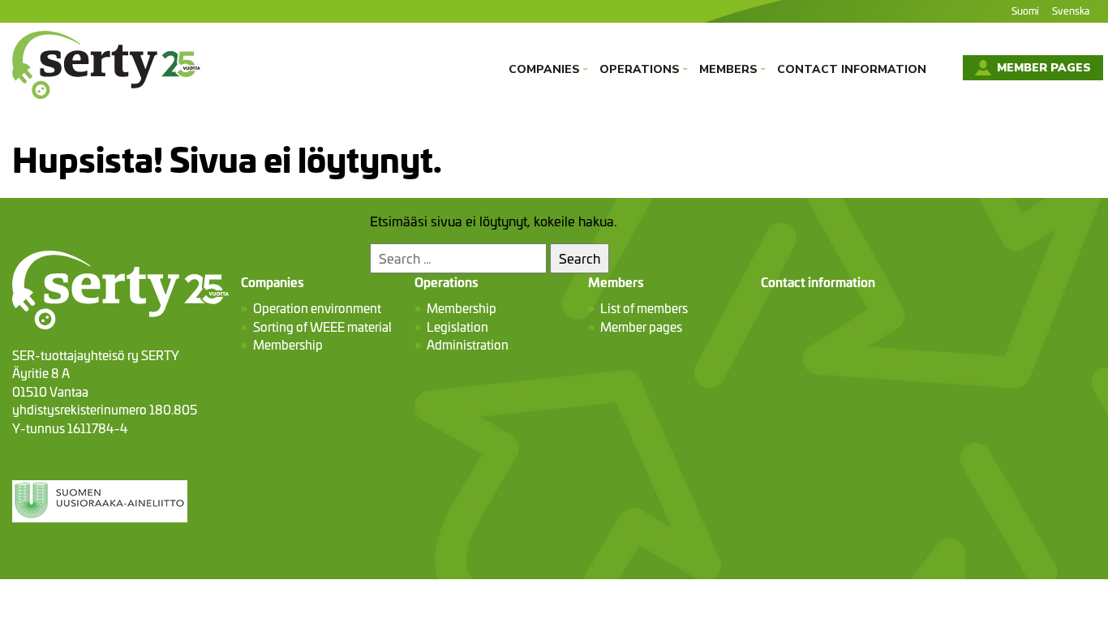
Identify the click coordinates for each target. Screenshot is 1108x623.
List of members (644, 308)
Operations (643, 69)
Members (732, 69)
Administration (468, 344)
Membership (288, 344)
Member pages (1042, 67)
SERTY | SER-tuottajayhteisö (97, 109)
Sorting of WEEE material (322, 326)
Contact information (851, 69)
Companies (548, 69)
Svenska (1070, 10)
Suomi (1025, 10)
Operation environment (317, 308)
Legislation (457, 326)
